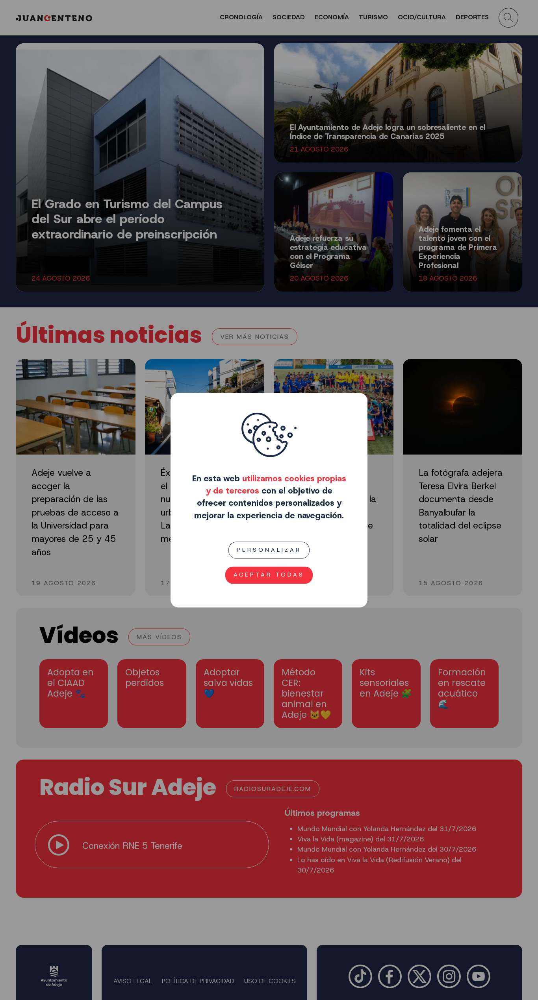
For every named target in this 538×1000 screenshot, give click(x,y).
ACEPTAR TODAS (269, 575)
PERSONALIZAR (269, 550)
